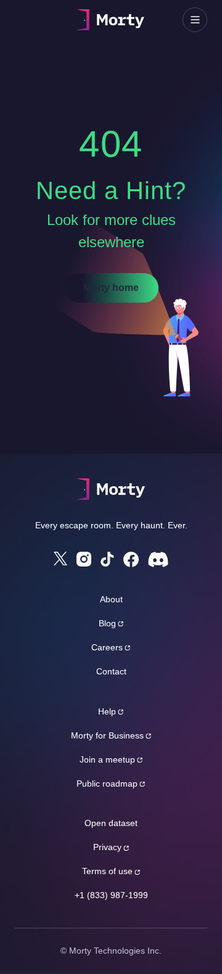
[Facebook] (131, 559)
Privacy (107, 847)
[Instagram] (83, 559)
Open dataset (111, 823)
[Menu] (195, 19)
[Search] (27, 19)
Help (107, 711)
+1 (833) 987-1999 (111, 895)
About (111, 599)
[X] (60, 558)
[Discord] (158, 559)
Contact (111, 671)
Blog (107, 623)
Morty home (111, 287)
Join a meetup (107, 759)
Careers (107, 647)
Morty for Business (107, 735)
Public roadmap (107, 783)
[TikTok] (107, 559)
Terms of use (107, 871)
